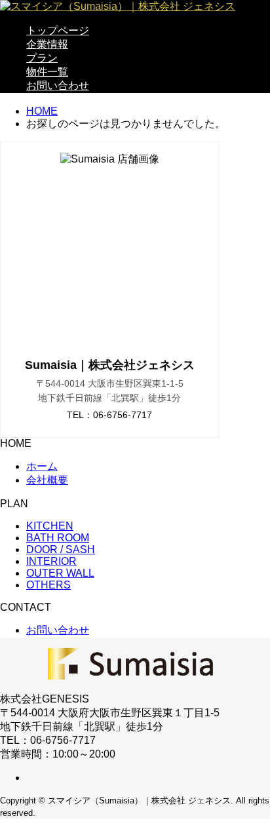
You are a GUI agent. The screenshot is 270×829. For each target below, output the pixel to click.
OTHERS (48, 584)
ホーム (42, 466)
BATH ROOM (57, 537)
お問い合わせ (57, 85)
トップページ (57, 30)
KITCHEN (49, 525)
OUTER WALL (60, 573)
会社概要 (47, 480)
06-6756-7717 (122, 415)
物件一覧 (47, 71)
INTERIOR (51, 561)
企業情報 (47, 44)
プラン (42, 58)
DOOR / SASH (60, 549)
